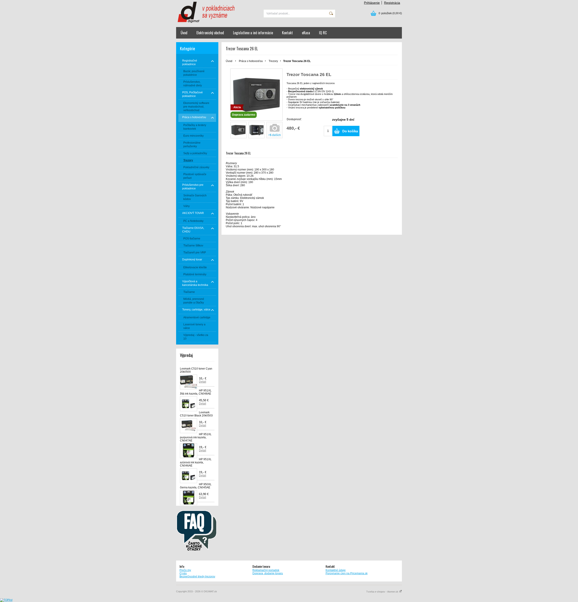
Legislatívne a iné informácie (253, 32)
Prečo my (185, 570)
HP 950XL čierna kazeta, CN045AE (196, 486)
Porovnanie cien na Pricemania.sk (347, 573)
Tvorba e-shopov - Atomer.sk (382, 591)
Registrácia (392, 3)
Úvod (184, 32)
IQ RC (323, 32)
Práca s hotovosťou (251, 61)
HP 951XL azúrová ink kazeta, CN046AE (196, 462)
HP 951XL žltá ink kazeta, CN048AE (196, 392)
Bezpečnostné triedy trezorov (197, 576)
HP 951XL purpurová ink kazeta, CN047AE (196, 437)
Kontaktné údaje (336, 570)
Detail (202, 381)
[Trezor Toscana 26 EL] (238, 130)
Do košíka (350, 131)
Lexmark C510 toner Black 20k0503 (196, 414)
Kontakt (287, 32)
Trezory (273, 61)
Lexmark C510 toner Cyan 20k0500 (196, 370)
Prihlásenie (372, 3)
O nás (183, 573)
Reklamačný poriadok (265, 570)
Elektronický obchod (210, 32)
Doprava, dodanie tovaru (267, 573)
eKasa (306, 32)
